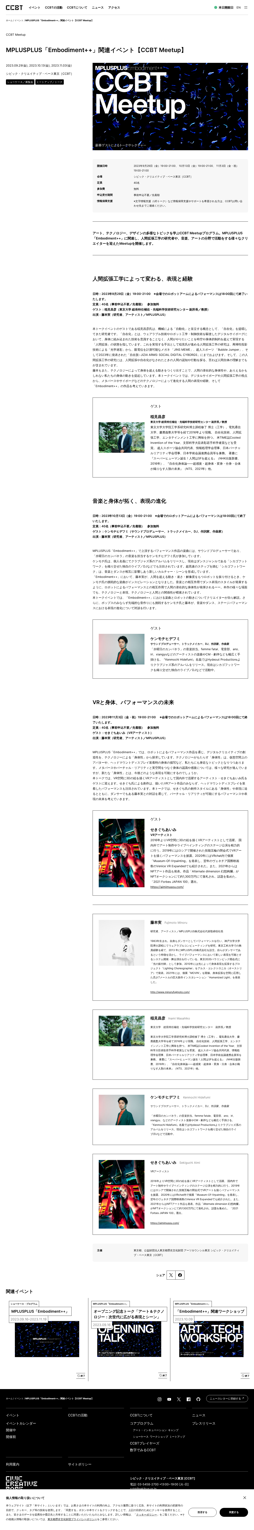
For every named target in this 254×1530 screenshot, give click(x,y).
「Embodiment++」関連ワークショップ (210, 1311)
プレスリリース (204, 1423)
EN (239, 7)
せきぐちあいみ (175, 1162)
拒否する (202, 1512)
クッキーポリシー (146, 1514)
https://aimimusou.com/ (167, 887)
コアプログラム (141, 1423)
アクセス (114, 7)
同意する (234, 1512)
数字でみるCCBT (143, 1450)
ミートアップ (177, 1436)
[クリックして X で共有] (171, 1275)
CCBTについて (77, 7)
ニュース (98, 7)
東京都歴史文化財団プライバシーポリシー (72, 1519)
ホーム (9, 20)
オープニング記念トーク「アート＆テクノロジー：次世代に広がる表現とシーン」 (129, 1314)
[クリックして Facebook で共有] (180, 1275)
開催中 (11, 1430)
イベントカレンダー (21, 1423)
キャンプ (173, 1430)
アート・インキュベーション (150, 1430)
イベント (19, 20)
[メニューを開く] (246, 7)
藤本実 (168, 922)
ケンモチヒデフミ (180, 1097)
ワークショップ (159, 1436)
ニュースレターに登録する (226, 1398)
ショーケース (141, 1436)
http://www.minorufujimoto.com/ (170, 992)
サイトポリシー (79, 1464)
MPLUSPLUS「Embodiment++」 (40, 1311)
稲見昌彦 (170, 1018)
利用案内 (12, 1464)
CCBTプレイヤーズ (144, 1443)
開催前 (11, 1437)
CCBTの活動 (53, 7)
